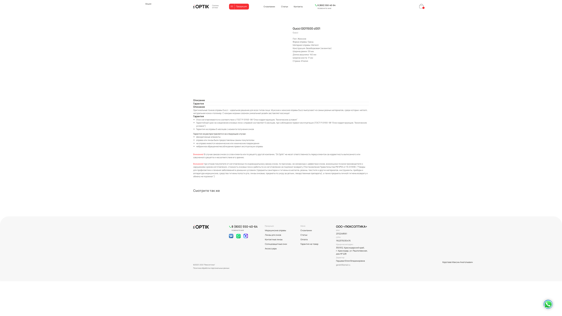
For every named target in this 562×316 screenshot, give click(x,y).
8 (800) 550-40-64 (326, 5)
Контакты (298, 6)
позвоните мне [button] (324, 8)
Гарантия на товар (309, 244)
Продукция (241, 6)
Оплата (304, 239)
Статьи (284, 6)
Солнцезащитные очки (276, 244)
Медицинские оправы (275, 230)
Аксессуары (271, 248)
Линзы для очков (273, 234)
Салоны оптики (215, 6)
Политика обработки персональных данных (211, 268)
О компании (269, 6)
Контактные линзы (273, 239)
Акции (148, 3)
